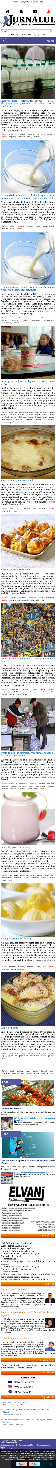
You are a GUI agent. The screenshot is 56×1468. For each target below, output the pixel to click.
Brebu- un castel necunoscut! (15, 1403)
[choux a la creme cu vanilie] (28, 567)
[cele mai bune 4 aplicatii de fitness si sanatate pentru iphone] (28, 1158)
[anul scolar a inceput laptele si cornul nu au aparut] (28, 379)
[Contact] (35, 12)
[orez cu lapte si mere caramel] (28, 478)
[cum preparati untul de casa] (28, 936)
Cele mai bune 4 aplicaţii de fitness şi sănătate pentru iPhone (28, 1161)
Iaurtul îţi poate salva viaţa (15, 847)
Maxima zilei (47, 1360)
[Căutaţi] (50, 32)
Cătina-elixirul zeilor (11, 1108)
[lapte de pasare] (28, 1025)
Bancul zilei (48, 1235)
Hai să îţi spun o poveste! (14, 1338)
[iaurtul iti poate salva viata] (28, 844)
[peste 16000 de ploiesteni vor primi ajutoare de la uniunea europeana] (28, 750)
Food (5, 1081)
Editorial (49, 1284)
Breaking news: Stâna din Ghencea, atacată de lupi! (28, 660)
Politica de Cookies (39, 1457)
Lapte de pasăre (9, 1027)
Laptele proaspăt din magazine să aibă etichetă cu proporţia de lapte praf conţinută (28, 288)
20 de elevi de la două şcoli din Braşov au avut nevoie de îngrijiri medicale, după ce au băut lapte (28, 196)
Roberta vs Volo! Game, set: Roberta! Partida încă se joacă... (27, 1314)
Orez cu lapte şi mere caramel (17, 480)
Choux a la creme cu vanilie (15, 569)
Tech (5, 1133)
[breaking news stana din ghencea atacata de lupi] (28, 656)
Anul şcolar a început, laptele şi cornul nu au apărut (28, 382)
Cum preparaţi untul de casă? (17, 938)
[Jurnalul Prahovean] (7, 12)
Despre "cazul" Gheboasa (14, 1289)
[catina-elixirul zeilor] (28, 1106)
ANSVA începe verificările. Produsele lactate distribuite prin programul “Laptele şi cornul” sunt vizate (28, 103)
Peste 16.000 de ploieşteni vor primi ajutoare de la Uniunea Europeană (28, 754)
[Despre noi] (21, 12)
